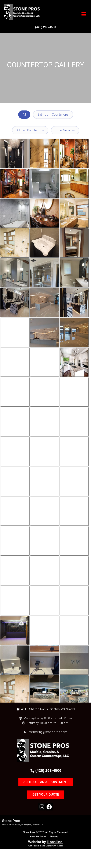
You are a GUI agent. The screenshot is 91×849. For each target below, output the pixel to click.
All (24, 114)
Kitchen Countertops (30, 130)
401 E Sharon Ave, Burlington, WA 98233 (22, 824)
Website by (45, 842)
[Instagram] (42, 806)
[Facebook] (49, 806)
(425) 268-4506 (45, 27)
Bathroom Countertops (53, 114)
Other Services (65, 130)
